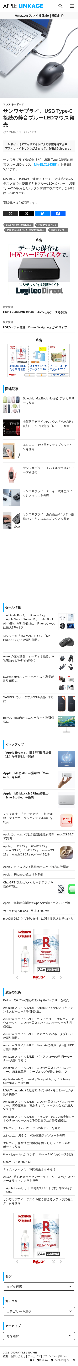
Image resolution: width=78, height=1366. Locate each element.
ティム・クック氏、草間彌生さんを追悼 (29, 1169)
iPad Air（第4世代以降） (19, 225)
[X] (10, 213)
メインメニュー (72, 6)
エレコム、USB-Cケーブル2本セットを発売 (31, 1128)
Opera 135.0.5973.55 (17, 1161)
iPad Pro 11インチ (47, 225)
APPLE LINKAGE (27, 1352)
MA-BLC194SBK (45, 164)
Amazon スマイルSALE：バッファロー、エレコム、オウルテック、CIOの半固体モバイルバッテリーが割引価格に (38, 1022)
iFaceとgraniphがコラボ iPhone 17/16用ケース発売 (38, 1154)
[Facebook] (58, 213)
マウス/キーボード (13, 104)
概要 (5, 1356)
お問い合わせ (18, 1356)
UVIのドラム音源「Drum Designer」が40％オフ (35, 325)
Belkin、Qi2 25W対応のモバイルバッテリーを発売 (36, 1000)
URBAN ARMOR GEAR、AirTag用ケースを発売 (35, 310)
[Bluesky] (42, 213)
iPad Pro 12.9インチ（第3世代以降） (26, 230)
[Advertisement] (39, 568)
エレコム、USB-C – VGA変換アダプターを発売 (34, 1135)
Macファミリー (59, 230)
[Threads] (26, 213)
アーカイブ (34, 1356)
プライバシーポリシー (54, 1356)
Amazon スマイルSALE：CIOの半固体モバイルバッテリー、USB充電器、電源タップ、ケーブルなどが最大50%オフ (38, 1105)
